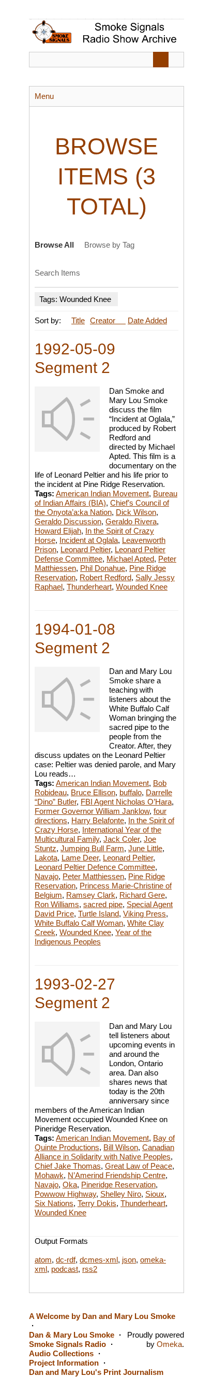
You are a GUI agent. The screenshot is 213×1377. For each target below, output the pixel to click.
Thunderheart (89, 586)
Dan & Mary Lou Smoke (71, 1334)
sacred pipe (103, 904)
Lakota (46, 857)
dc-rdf (65, 1259)
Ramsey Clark (90, 895)
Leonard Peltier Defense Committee (100, 554)
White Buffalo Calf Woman (79, 923)
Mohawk (49, 1175)
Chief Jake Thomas (68, 1165)
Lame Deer (80, 857)
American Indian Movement (102, 493)
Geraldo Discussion (68, 521)
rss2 (89, 1269)
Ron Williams (57, 904)
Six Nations (54, 1203)
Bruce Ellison (93, 792)
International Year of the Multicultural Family (98, 834)
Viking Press (144, 913)
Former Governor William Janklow (92, 811)
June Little (145, 848)
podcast (64, 1269)
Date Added (147, 320)
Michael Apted (130, 558)
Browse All (54, 244)
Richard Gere (142, 895)
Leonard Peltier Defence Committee (95, 867)
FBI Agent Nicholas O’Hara (126, 801)
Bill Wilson (120, 1147)
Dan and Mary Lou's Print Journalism (96, 1372)
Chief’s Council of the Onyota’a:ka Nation (102, 507)
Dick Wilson (136, 512)
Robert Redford (105, 577)
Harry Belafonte (97, 820)
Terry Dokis (97, 1203)
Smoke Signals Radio (67, 1344)
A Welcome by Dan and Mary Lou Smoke (102, 1316)
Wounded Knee (142, 586)
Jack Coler (121, 839)
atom (43, 1259)
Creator (103, 320)
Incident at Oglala (88, 540)
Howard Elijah (58, 530)
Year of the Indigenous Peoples (93, 937)
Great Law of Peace (138, 1165)
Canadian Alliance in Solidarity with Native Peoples (104, 1152)
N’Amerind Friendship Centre (116, 1175)
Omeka (169, 1344)
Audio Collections (61, 1353)
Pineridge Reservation (118, 1184)
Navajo (46, 876)
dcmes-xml (99, 1259)
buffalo (130, 792)
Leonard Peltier (85, 549)
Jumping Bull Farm (92, 848)
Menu (44, 96)
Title (78, 320)
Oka (70, 1184)
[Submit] (161, 59)
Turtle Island (98, 913)
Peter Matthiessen (93, 876)
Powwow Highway (65, 1193)
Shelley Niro (120, 1193)
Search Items (57, 272)
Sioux (154, 1193)
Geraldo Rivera (131, 521)
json (129, 1259)
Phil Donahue (102, 568)
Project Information (64, 1362)
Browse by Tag (109, 244)
